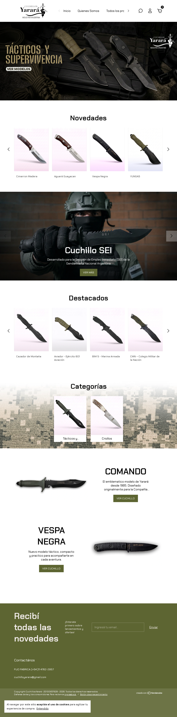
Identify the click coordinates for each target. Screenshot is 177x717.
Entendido (42, 708)
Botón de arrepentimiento (93, 694)
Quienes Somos (88, 11)
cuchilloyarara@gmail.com (30, 677)
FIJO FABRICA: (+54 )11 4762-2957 (34, 669)
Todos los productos (120, 11)
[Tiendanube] (149, 693)
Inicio (67, 11)
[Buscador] (140, 11)
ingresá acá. (70, 694)
